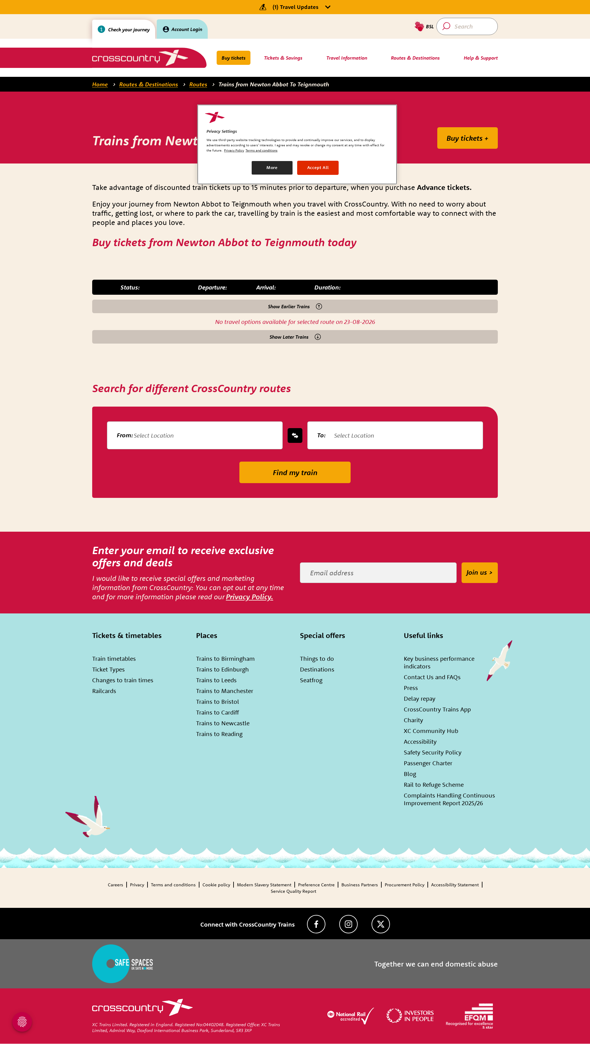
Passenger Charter (428, 763)
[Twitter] (381, 924)
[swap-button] (295, 435)
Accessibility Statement (455, 885)
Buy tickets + (467, 138)
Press (411, 687)
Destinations (317, 669)
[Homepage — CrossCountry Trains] (140, 57)
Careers (115, 885)
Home (100, 84)
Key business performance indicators (439, 662)
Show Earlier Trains (289, 306)
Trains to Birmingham (225, 658)
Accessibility (420, 741)
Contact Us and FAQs (432, 677)
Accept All (318, 167)
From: (125, 435)
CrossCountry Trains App (437, 709)
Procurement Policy (404, 885)
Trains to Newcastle (223, 723)
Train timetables (114, 658)
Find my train (295, 472)
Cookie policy (216, 885)
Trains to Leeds (216, 680)
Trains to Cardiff (217, 712)
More (272, 167)
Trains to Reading (219, 734)
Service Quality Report (293, 891)
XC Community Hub (431, 731)
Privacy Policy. (249, 596)
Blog (410, 774)
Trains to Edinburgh (222, 669)
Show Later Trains (289, 337)
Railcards (104, 691)
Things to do (317, 658)
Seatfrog (311, 680)
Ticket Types (108, 669)
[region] (297, 144)
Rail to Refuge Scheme (434, 784)
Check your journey (129, 29)
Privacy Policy (234, 150)
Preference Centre (316, 885)
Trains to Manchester (224, 691)
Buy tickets (234, 58)
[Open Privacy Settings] (22, 1022)
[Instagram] (348, 924)
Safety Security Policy (433, 752)
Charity (413, 720)
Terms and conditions (173, 885)
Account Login (186, 29)
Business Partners (359, 885)
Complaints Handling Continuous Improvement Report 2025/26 (449, 799)
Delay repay (419, 698)
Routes (198, 84)
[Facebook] (316, 924)
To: (321, 435)
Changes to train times (122, 680)
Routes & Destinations (148, 84)
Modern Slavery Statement (264, 885)
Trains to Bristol (217, 701)
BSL (430, 26)
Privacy (137, 885)
